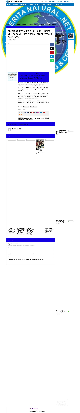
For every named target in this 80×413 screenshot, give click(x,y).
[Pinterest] (32, 112)
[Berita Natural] (14, 1)
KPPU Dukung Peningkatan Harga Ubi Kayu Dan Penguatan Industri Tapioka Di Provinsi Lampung (11, 231)
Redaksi (65, 401)
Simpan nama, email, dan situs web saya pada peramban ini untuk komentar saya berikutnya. (25, 259)
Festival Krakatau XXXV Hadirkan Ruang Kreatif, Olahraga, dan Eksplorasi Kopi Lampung (49, 230)
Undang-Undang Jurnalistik (61, 404)
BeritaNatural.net (23, 124)
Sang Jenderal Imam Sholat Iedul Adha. (41, 118)
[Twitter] (29, 112)
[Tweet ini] (52, 48)
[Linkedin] (41, 112)
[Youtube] (44, 112)
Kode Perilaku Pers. (59, 401)
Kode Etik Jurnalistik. (59, 403)
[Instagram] (38, 112)
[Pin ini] (52, 52)
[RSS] (20, 114)
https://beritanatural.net (16, 129)
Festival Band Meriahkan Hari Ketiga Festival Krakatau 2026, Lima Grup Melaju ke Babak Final (40, 151)
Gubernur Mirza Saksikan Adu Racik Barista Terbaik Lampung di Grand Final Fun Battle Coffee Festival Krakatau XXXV (30, 231)
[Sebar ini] (52, 44)
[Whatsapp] (52, 60)
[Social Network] (72, 1)
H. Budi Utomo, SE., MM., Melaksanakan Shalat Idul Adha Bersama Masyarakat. (25, 118)
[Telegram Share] (52, 56)
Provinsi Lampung (33, 106)
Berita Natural (26, 106)
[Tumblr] (35, 112)
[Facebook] (26, 112)
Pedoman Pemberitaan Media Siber (62, 405)
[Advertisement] (40, 14)
